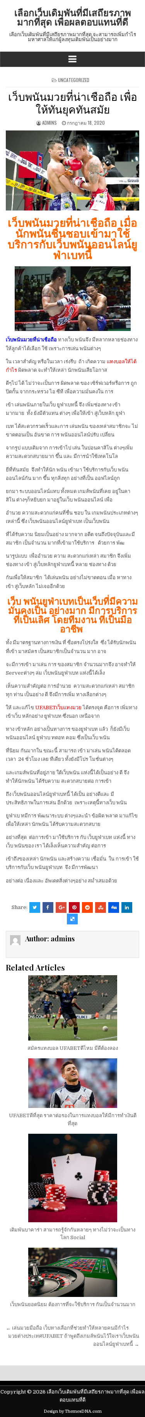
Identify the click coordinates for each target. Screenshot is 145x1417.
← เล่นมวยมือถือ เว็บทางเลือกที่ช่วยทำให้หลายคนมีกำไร (67, 1328)
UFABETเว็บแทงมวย (58, 707)
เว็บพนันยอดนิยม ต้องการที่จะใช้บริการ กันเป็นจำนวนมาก (72, 1304)
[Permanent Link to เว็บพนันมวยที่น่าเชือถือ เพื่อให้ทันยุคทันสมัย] (72, 170)
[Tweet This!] (34, 907)
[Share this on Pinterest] (74, 907)
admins (49, 122)
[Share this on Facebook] (48, 907)
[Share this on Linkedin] (126, 907)
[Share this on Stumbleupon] (100, 907)
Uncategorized (73, 80)
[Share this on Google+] (61, 907)
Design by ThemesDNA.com (73, 1411)
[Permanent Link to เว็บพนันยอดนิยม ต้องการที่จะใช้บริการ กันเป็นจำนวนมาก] (72, 1272)
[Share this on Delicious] (72, 919)
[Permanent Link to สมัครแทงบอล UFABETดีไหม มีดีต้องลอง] (72, 1008)
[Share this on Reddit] (87, 907)
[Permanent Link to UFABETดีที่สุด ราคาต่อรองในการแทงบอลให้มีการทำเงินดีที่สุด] (72, 1083)
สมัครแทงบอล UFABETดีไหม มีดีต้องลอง (72, 1048)
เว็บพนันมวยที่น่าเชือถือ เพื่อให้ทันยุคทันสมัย (72, 102)
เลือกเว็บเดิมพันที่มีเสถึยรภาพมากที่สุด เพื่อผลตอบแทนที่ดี (72, 17)
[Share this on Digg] (113, 907)
